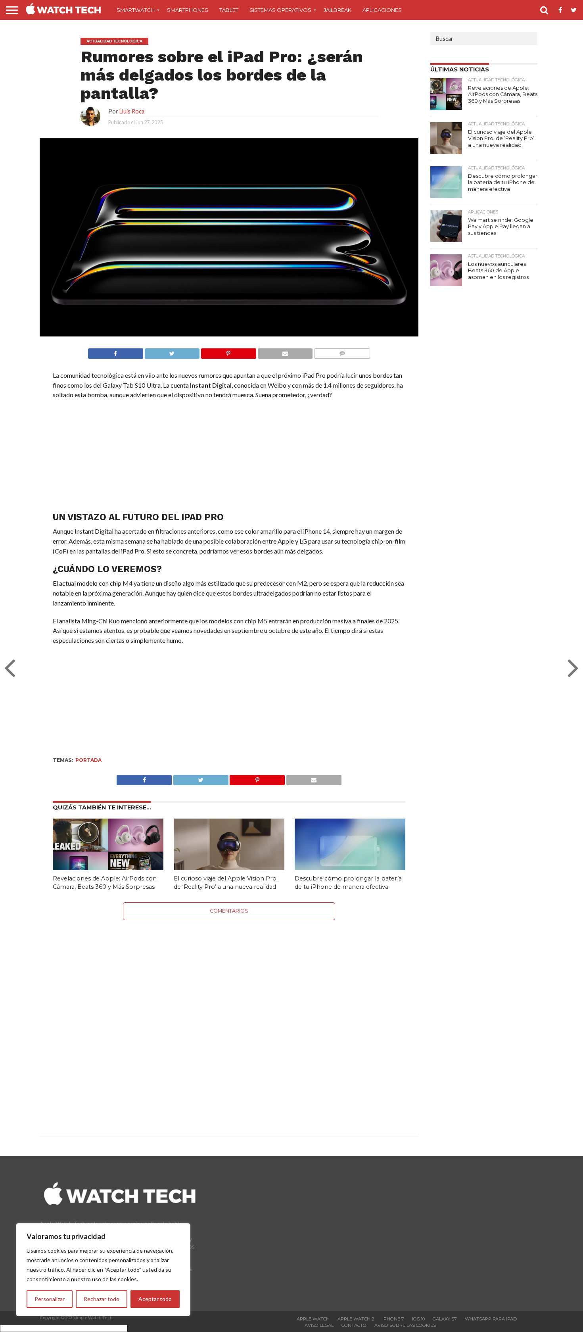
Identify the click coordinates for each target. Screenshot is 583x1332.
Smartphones (187, 10)
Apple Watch (313, 1319)
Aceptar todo (155, 1298)
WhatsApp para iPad (491, 1319)
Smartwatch (136, 10)
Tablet (228, 10)
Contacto (353, 1325)
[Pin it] (228, 351)
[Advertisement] (228, 457)
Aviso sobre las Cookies (405, 1325)
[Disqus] (229, 1019)
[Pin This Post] (257, 778)
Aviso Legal (319, 1325)
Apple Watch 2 (356, 1319)
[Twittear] (172, 351)
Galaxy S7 (445, 1319)
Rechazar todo (101, 1298)
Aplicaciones (382, 10)
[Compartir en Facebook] (115, 351)
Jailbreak (337, 10)
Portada (88, 760)
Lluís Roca (131, 111)
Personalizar (50, 1298)
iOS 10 (418, 1319)
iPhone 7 (393, 1319)
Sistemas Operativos (280, 10)
